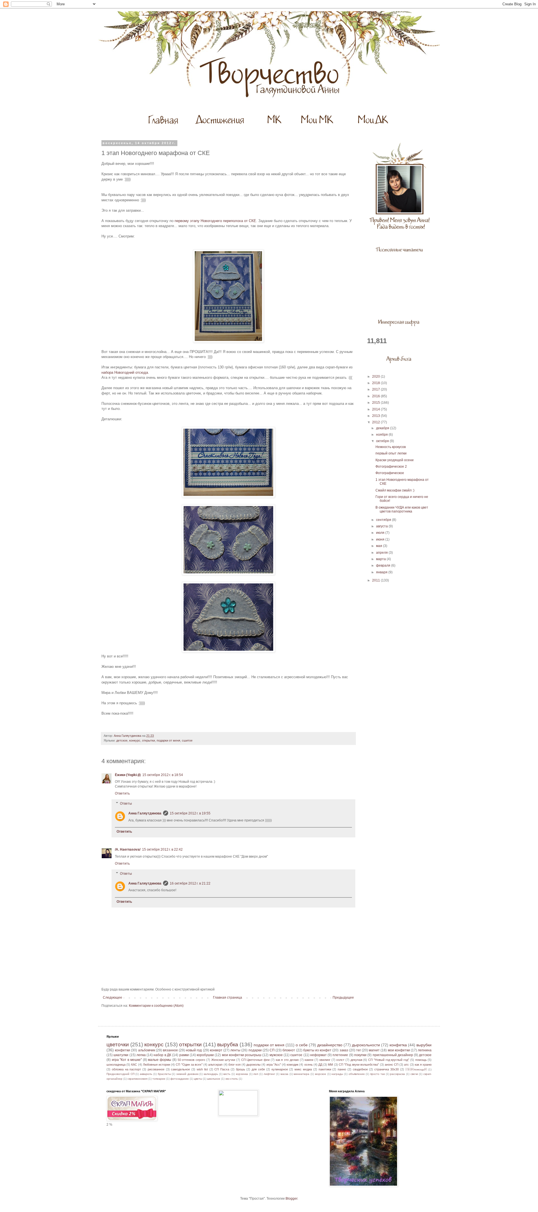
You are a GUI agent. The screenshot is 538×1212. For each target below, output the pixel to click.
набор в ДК (162, 1055)
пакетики (325, 1069)
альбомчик (146, 1050)
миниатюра (301, 1073)
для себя (258, 1069)
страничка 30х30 (386, 1069)
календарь (211, 1073)
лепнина (425, 1050)
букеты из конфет (317, 1050)
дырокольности (366, 1045)
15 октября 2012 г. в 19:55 (190, 813)
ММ (330, 1064)
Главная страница (227, 997)
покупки (360, 1055)
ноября (382, 435)
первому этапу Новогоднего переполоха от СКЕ (215, 221)
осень (308, 1064)
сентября (384, 520)
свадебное (360, 1069)
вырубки (424, 1045)
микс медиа (303, 1069)
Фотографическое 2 (391, 466)
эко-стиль (231, 1078)
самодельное (180, 1069)
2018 (376, 383)
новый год (194, 1050)
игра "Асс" (273, 1064)
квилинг (324, 1059)
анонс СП (391, 1064)
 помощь (416, 1069)
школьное (213, 1078)
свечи (414, 1073)
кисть (226, 1073)
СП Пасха (221, 1069)
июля (380, 533)
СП (272, 1050)
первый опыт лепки (391, 453)
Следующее (112, 997)
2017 (376, 389)
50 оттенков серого (191, 1059)
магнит (374, 1050)
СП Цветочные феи (255, 1059)
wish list (202, 1069)
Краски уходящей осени (394, 460)
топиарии (158, 1078)
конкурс (134, 740)
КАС (134, 1064)
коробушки (205, 1055)
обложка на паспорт (126, 1069)
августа (382, 526)
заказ (344, 1050)
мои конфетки (399, 1050)
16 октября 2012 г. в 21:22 (190, 883)
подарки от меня (168, 740)
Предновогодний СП (120, 1073)
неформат (318, 1055)
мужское (276, 1055)
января (382, 572)
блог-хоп (234, 1064)
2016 (376, 396)
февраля (383, 565)
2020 (376, 376)
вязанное (170, 1050)
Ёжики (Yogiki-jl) (128, 775)
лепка (141, 1055)
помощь (421, 1059)
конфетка (398, 1045)
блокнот (288, 1050)
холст (340, 1059)
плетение (340, 1055)
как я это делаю (287, 1059)
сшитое (187, 740)
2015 (376, 403)
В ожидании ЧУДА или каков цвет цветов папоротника (401, 509)
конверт (216, 1050)
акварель (146, 1073)
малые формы (159, 1060)
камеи (309, 1059)
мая (379, 546)
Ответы (126, 803)
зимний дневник (187, 1073)
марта (381, 559)
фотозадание (179, 1078)
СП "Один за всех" (189, 1064)
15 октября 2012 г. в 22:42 (162, 849)
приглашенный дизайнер (393, 1055)
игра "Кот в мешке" (127, 1060)
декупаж (356, 1059)
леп (255, 1073)
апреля (382, 553)
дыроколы (253, 1064)
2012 (376, 422)
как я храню (423, 1064)
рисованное (156, 1069)
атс (406, 1064)
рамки (184, 1055)
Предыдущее (343, 997)
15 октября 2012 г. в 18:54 (162, 775)
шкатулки (120, 1055)
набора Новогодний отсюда (124, 372)
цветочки (117, 1044)
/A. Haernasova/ (127, 849)
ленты (235, 1050)
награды (337, 1073)
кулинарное (280, 1069)
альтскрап (215, 1064)
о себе (302, 1045)
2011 (376, 580)
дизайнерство (329, 1045)
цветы (198, 1078)
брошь (240, 1069)
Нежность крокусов (390, 447)
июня (380, 539)
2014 (376, 409)
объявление (357, 1073)
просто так (377, 1073)
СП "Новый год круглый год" (388, 1059)
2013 (376, 416)
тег (358, 1050)
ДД (320, 1064)
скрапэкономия (137, 1078)
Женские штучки (223, 1059)
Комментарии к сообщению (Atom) (156, 1006)
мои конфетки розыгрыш (242, 1055)
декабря (383, 428)
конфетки (122, 1050)
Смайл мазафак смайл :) (394, 490)
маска (284, 1073)
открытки (148, 740)
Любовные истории (156, 1064)
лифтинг (269, 1073)
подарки (255, 1050)
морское (320, 1073)
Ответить (122, 793)
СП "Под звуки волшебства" (359, 1064)
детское (121, 740)
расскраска (397, 1073)
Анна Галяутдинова (144, 813)
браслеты (164, 1073)
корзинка (242, 1073)
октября (383, 441)
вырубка (227, 1044)
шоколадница (116, 1064)
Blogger (291, 1199)
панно (342, 1069)
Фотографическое (389, 473)
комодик (292, 1064)
